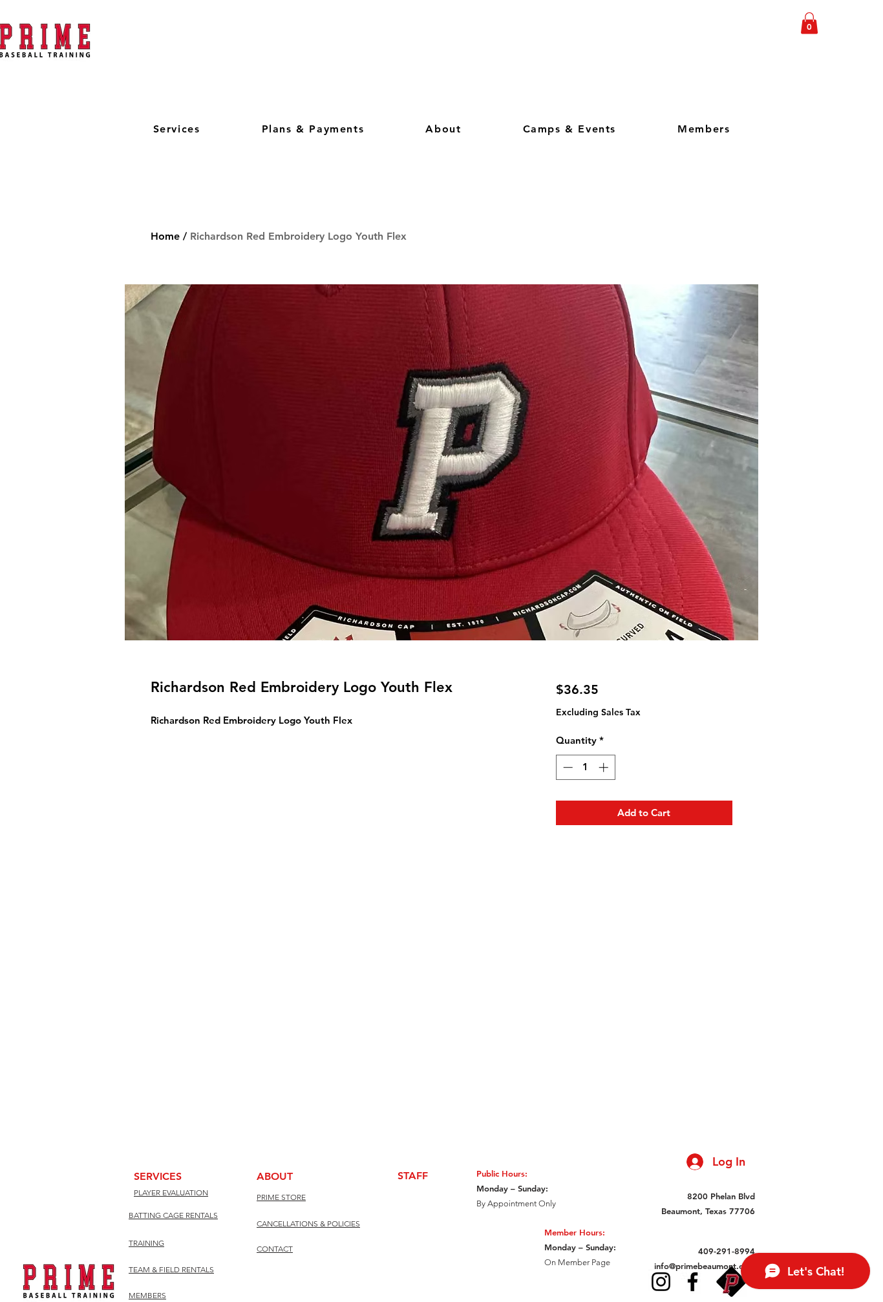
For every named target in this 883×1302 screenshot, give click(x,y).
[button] (809, 23)
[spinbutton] (585, 767)
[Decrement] (566, 767)
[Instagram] (661, 1281)
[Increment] (604, 767)
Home (165, 236)
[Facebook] (692, 1281)
